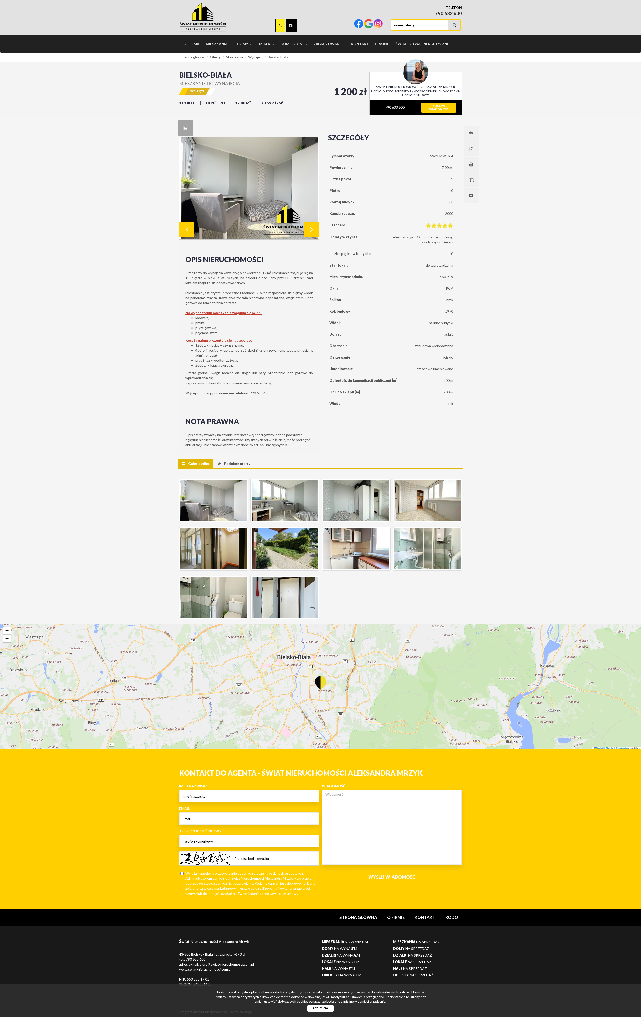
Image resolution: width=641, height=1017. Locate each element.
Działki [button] (264, 44)
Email (184, 808)
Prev (186, 229)
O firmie (192, 44)
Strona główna (358, 917)
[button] (320, 680)
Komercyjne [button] (293, 44)
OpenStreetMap (622, 747)
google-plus (368, 24)
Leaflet (600, 747)
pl (280, 25)
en (291, 25)
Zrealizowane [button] (328, 44)
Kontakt (360, 44)
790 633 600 (394, 107)
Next (311, 229)
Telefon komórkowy (200, 831)
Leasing (382, 44)
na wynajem (345, 942)
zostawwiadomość (438, 107)
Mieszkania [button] (217, 44)
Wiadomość (333, 786)
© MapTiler (609, 747)
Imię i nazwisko (194, 786)
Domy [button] (243, 44)
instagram (378, 24)
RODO (451, 917)
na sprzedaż (416, 942)
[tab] (185, 128)
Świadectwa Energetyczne (422, 44)
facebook (358, 24)
